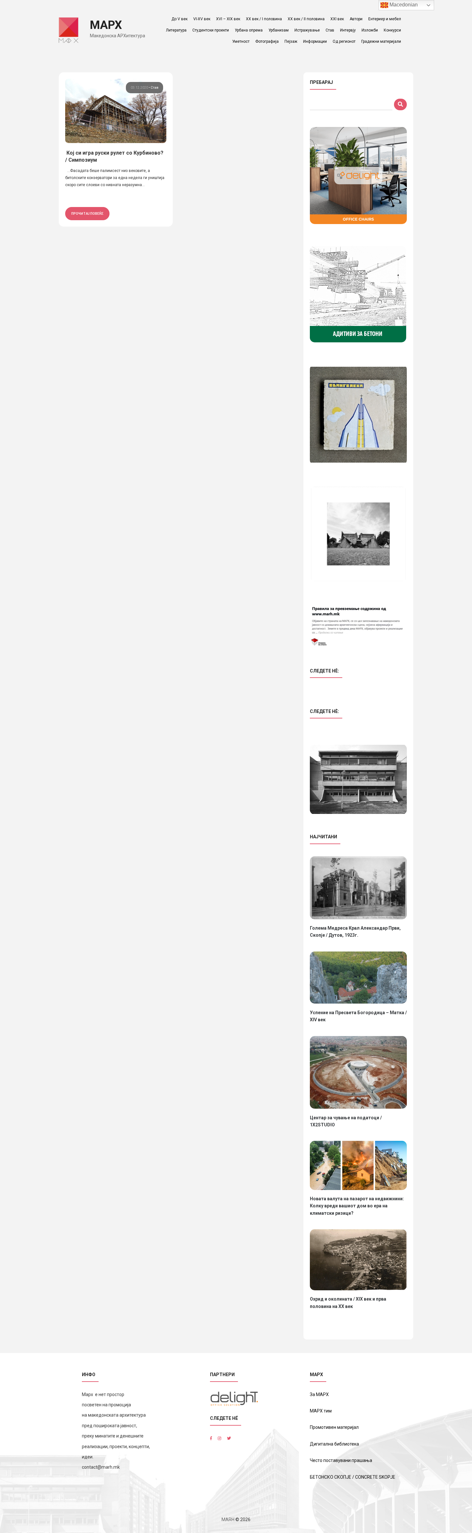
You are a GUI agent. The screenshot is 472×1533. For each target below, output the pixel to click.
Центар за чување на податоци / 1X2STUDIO (346, 1121)
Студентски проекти (210, 30)
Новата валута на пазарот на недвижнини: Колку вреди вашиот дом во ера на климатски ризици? (357, 1206)
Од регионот (344, 41)
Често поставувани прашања (341, 1460)
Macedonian (403, 4)
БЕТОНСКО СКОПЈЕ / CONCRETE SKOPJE (352, 1477)
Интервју (348, 30)
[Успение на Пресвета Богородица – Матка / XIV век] (358, 977)
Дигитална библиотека (334, 1444)
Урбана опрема (249, 30)
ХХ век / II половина (306, 19)
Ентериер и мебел (384, 19)
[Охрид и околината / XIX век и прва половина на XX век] (358, 1260)
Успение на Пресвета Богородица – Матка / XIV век (358, 1016)
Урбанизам (278, 30)
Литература (176, 30)
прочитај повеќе (87, 213)
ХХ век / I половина (264, 19)
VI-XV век (201, 19)
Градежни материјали (381, 41)
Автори (356, 19)
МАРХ (106, 25)
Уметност (240, 41)
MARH (228, 1519)
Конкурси (392, 30)
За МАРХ (319, 1394)
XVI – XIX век (228, 19)
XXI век (337, 19)
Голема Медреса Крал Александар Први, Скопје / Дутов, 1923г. (355, 931)
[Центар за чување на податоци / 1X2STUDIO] (358, 1072)
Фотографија (267, 41)
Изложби (370, 30)
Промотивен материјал (334, 1427)
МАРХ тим (321, 1410)
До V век (179, 19)
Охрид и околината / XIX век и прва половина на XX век (348, 1302)
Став (330, 30)
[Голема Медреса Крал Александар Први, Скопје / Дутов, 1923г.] (358, 888)
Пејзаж (290, 41)
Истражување (307, 30)
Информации (315, 41)
